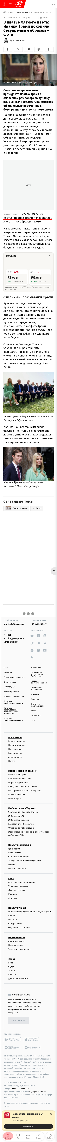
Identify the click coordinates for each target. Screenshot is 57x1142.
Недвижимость (16, 937)
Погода (11, 761)
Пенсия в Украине (17, 868)
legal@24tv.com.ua (37, 1091)
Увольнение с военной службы (23, 812)
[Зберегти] (49, 49)
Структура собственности (37, 705)
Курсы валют (14, 853)
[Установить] (28, 1120)
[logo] (19, 4)
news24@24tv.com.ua (14, 624)
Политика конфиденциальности (13, 702)
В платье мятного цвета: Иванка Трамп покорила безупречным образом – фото (42, 12)
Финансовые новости (18, 856)
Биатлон (12, 974)
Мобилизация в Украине (22, 808)
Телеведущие (10, 687)
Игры (33, 720)
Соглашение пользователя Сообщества (37, 674)
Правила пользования (14, 696)
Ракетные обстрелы (17, 774)
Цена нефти (14, 849)
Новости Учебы (17, 908)
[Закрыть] (51, 1114)
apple (32, 1039)
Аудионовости (15, 757)
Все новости (15, 737)
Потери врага (14, 798)
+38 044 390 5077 (38, 624)
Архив (33, 711)
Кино (11, 878)
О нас (6, 668)
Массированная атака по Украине (24, 790)
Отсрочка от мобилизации (21, 828)
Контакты (35, 694)
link (32, 635)
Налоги (11, 864)
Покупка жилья (15, 945)
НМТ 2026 (12, 919)
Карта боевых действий (19, 778)
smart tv (12, 1047)
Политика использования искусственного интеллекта (11, 711)
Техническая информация (36, 689)
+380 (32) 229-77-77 (20, 1088)
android (12, 1039)
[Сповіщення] (53, 4)
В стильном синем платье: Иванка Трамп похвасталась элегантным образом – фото (27, 217)
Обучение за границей (19, 927)
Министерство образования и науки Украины (30, 911)
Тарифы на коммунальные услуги (24, 860)
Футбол (11, 966)
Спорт (11, 958)
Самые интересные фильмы (21, 882)
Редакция (8, 672)
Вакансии (35, 699)
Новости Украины (16, 745)
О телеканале (10, 682)
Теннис (11, 970)
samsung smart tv (32, 1047)
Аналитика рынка (16, 941)
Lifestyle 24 (8, 12)
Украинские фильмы (18, 886)
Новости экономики (19, 845)
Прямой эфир (14, 749)
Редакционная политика (15, 677)
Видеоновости (15, 753)
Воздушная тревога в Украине (22, 786)
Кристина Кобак (17, 40)
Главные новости (16, 741)
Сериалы (12, 898)
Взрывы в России (16, 794)
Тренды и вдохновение (19, 949)
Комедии (12, 894)
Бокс (10, 962)
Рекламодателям (11, 692)
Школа (11, 915)
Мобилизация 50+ (16, 816)
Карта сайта (36, 716)
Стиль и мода (22, 12)
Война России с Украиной (22, 770)
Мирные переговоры (18, 782)
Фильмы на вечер (16, 890)
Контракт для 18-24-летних (21, 824)
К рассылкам (18, 1021)
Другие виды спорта (18, 978)
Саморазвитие (15, 923)
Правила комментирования (39, 682)
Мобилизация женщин (19, 820)
